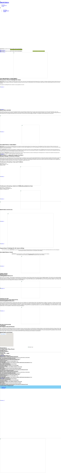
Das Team (3, 4)
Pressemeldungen (4, 5)
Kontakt (3, 6)
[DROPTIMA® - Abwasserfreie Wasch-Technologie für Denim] (4, 2)
